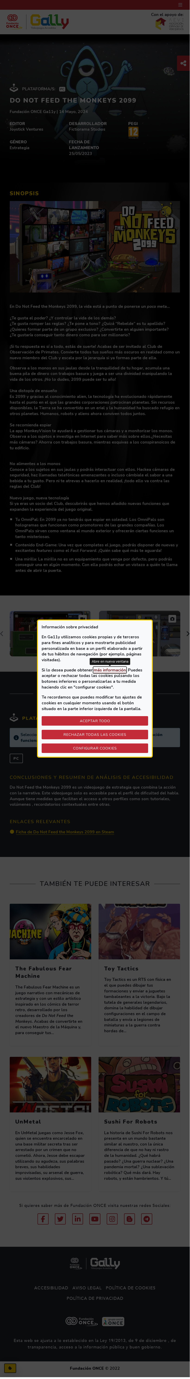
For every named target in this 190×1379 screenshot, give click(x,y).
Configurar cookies (110, 748)
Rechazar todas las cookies (94, 734)
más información (110, 670)
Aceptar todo (95, 720)
